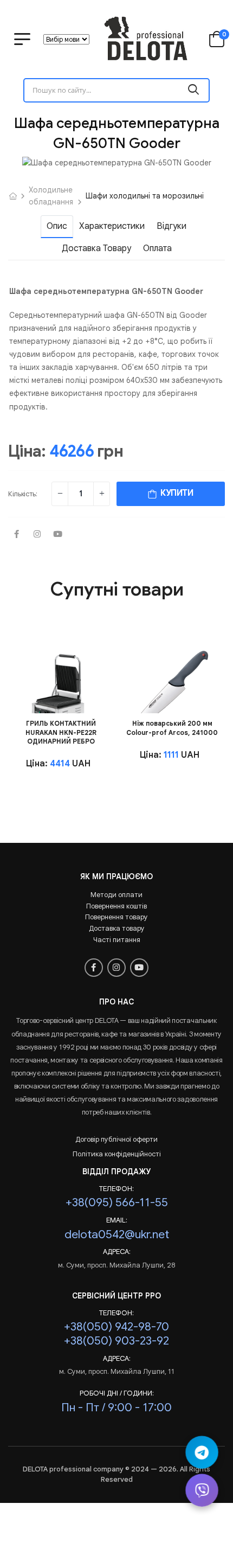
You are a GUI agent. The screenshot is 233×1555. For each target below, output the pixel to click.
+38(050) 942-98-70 (116, 1326)
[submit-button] (193, 90)
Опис (57, 226)
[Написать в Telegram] (202, 1452)
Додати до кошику (60, 698)
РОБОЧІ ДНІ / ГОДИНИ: (117, 1393)
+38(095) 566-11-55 (117, 1202)
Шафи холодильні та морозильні (145, 196)
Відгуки (171, 226)
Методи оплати (116, 894)
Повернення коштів (116, 906)
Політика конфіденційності (117, 1154)
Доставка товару (96, 248)
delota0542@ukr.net (116, 1234)
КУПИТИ (175, 493)
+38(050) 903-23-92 (116, 1340)
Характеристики (112, 226)
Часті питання (116, 939)
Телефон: (116, 1189)
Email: (116, 1220)
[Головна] (13, 196)
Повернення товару (116, 917)
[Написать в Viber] (202, 1490)
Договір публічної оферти (116, 1139)
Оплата (157, 248)
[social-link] (16, 535)
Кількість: (22, 493)
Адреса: (117, 1251)
